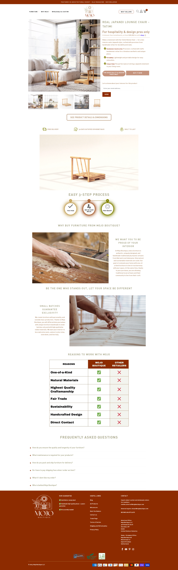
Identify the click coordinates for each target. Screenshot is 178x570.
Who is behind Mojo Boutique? (44, 485)
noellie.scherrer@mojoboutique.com (132, 504)
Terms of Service (95, 522)
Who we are (94, 507)
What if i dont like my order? (44, 478)
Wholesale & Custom (60, 11)
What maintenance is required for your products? (52, 455)
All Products (94, 504)
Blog (91, 500)
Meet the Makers (95, 511)
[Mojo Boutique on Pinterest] (129, 549)
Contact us (93, 515)
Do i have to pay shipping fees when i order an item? (53, 470)
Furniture (33, 11)
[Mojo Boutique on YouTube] (126, 549)
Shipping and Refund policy (98, 526)
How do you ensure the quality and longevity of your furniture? (58, 447)
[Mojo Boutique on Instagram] (133, 549)
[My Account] (141, 11)
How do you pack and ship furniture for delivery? (52, 462)
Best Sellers (126, 12)
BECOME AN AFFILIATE (128, 512)
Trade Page (94, 518)
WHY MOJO (45, 11)
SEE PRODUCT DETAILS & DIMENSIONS (89, 117)
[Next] (98, 55)
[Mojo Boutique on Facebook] (122, 549)
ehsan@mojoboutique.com (140, 508)
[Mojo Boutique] (89, 11)
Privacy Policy (94, 529)
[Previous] (29, 55)
